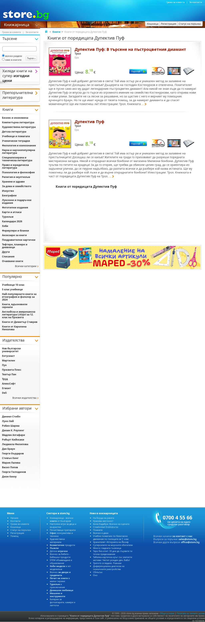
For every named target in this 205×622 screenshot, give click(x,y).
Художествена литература (19, 127)
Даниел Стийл (11, 416)
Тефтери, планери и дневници (14, 246)
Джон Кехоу (9, 476)
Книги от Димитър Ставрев (19, 322)
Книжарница (16, 24)
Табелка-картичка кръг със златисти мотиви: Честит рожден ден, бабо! (112, 559)
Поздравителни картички (18, 240)
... (143, 104)
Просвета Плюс (11, 369)
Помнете (97, 529)
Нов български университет (11, 350)
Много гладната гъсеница (107, 548)
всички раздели (13, 55)
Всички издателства (24, 398)
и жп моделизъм (60, 568)
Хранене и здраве (13, 181)
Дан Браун (8, 449)
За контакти (195, 2)
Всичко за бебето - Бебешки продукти (60, 556)
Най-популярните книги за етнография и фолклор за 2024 (19, 296)
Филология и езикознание (19, 145)
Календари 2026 (12, 221)
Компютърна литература (18, 122)
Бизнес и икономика (15, 117)
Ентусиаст (8, 356)
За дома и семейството (16, 186)
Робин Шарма (10, 425)
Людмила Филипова (15, 444)
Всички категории (25, 266)
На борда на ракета (103, 517)
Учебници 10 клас (13, 285)
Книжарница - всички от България (61, 519)
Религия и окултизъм (16, 177)
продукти (62, 545)
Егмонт (6, 388)
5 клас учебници (12, 289)
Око (95, 575)
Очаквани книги (12, 261)
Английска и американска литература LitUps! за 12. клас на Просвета (18, 314)
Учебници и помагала (16, 136)
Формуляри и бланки (15, 230)
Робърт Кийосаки (13, 439)
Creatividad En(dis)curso (105, 526)
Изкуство (8, 191)
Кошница (15, 526)
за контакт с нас (182, 536)
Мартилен (8, 360)
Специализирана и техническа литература (17, 159)
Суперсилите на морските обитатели (113, 545)
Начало (14, 517)
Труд (5, 379)
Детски (59, 551)
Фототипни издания (15, 207)
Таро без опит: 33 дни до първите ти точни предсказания (112, 553)
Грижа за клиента (175, 2)
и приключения (57, 586)
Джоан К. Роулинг (13, 430)
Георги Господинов (14, 472)
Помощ (14, 535)
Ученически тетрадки (16, 141)
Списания (8, 256)
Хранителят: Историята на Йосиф (111, 541)
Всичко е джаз (100, 532)
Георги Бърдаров (13, 453)
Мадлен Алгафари (13, 435)
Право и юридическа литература (15, 166)
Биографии (9, 195)
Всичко (60, 574)
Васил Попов (10, 467)
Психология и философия (18, 172)
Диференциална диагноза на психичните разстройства (108, 568)
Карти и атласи (12, 212)
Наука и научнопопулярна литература (18, 151)
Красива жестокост (103, 520)
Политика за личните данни (190, 613)
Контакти (15, 520)
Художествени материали (57, 540)
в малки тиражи (60, 580)
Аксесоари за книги (14, 235)
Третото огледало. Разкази (107, 563)
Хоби (5, 226)
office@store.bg (190, 542)
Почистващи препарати (63, 529)
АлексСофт (9, 383)
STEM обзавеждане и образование (61, 562)
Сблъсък (97, 572)
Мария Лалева (11, 462)
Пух (4, 365)
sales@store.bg (188, 539)
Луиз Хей (8, 421)
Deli (4, 393)
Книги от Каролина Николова (14, 328)
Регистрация (17, 532)
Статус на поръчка (20, 529)
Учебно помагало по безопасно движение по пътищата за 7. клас (111, 537)
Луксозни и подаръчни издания (16, 201)
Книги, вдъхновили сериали (14, 306)
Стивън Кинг (10, 458)
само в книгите (13, 59)
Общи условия (167, 613)
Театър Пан (9, 374)
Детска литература (14, 131)
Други (6, 252)
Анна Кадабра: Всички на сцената (111, 523)
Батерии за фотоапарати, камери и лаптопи (62, 602)
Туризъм (7, 216)
